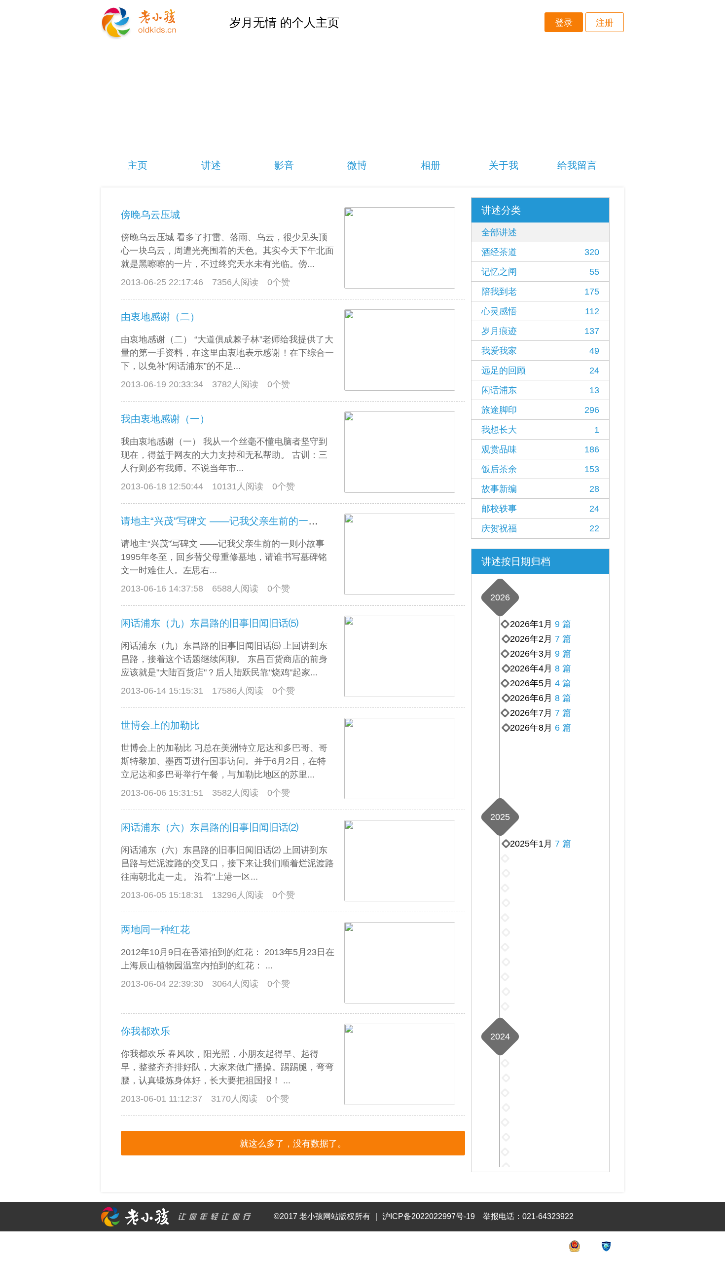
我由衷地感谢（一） (165, 418)
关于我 (503, 165)
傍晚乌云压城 (150, 214)
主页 (137, 165)
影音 (284, 165)
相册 (430, 165)
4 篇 (563, 683)
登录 (564, 23)
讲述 (211, 165)
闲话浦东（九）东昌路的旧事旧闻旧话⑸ (209, 623)
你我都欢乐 (145, 1031)
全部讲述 (499, 232)
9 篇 (563, 654)
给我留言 (577, 165)
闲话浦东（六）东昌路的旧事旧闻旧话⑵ (209, 827)
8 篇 (563, 698)
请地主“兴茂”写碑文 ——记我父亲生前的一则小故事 (234, 521)
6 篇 (563, 728)
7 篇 (563, 713)
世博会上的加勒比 (160, 725)
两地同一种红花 (155, 929)
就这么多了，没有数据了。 (293, 1144)
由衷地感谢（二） (160, 316)
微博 (357, 165)
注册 (605, 23)
